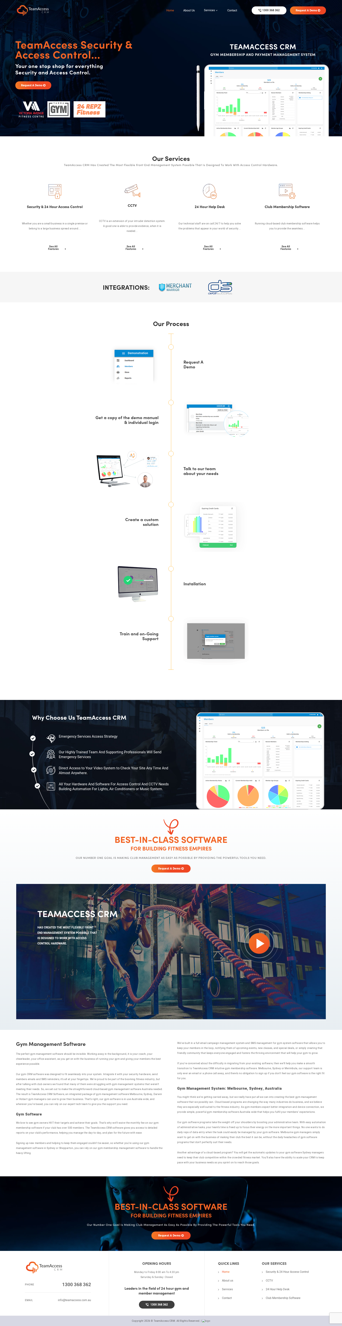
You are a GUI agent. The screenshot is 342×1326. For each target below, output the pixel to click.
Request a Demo (307, 10)
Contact (232, 10)
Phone (29, 1284)
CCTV (269, 1280)
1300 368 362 (271, 10)
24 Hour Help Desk (277, 1289)
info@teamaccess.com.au (74, 1300)
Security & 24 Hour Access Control (287, 1272)
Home (170, 10)
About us (189, 10)
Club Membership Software (283, 1298)
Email (29, 1300)
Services (209, 10)
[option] (171, 68)
